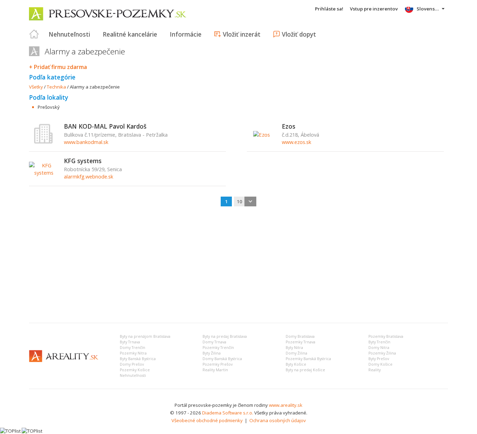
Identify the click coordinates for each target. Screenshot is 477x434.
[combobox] (245, 201)
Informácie (185, 34)
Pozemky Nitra (133, 353)
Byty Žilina (212, 353)
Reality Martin (215, 369)
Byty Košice (296, 364)
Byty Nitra (294, 347)
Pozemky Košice (135, 369)
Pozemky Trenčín (218, 347)
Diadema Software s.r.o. (227, 413)
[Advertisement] (238, 265)
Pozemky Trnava (300, 342)
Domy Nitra (378, 347)
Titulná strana (34, 34)
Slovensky (428, 9)
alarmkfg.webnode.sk (88, 176)
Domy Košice (380, 364)
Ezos (288, 126)
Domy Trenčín (132, 347)
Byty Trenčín (379, 342)
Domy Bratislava (300, 336)
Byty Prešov (378, 358)
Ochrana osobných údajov (277, 420)
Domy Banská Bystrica (222, 358)
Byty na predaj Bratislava (225, 336)
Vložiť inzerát (241, 34)
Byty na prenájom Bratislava (145, 336)
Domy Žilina (296, 353)
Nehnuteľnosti (69, 34)
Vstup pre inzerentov (374, 9)
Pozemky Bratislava (385, 336)
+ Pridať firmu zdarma (58, 67)
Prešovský (49, 107)
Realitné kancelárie (130, 34)
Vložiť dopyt (299, 34)
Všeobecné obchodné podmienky (207, 420)
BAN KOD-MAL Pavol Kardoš (105, 126)
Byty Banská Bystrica (138, 358)
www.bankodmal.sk (86, 141)
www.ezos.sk (296, 141)
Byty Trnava (130, 342)
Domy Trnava (214, 342)
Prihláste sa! (329, 9)
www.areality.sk (285, 405)
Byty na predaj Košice (305, 369)
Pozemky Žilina (382, 353)
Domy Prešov (132, 364)
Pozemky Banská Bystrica (308, 358)
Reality (374, 369)
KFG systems (83, 161)
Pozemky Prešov (218, 364)
